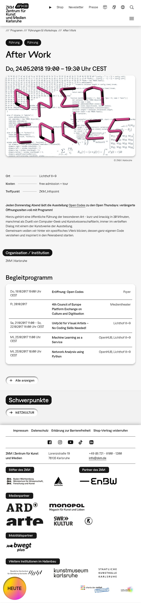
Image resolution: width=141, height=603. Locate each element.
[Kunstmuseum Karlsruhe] (71, 572)
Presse (93, 7)
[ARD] (22, 507)
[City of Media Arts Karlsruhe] (127, 589)
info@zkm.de (97, 458)
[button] (70, 116)
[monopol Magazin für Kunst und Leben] (66, 507)
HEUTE (15, 588)
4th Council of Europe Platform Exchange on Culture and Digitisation (68, 309)
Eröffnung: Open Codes (68, 292)
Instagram (60, 442)
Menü (131, 18)
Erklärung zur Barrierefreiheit (71, 430)
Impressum (20, 430)
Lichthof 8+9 (48, 176)
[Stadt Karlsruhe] (58, 481)
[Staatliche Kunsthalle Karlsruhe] (108, 572)
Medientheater (120, 304)
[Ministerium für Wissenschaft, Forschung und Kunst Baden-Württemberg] (24, 481)
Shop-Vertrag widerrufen (110, 430)
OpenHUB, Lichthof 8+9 (115, 337)
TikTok (81, 442)
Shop (60, 7)
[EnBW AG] (98, 481)
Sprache (122, 7)
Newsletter (76, 7)
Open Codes (77, 205)
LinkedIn (91, 442)
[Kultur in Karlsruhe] (88, 521)
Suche (131, 7)
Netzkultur (24, 412)
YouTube (70, 442)
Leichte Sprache (105, 7)
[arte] (24, 521)
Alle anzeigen (24, 380)
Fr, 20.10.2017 (18, 304)
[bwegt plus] (18, 547)
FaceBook (49, 442)
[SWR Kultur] (63, 521)
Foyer (127, 292)
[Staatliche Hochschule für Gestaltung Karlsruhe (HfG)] (24, 572)
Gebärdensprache (114, 7)
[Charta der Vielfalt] (94, 589)
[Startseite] (20, 13)
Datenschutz (39, 430)
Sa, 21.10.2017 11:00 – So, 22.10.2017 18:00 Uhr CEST (27, 324)
